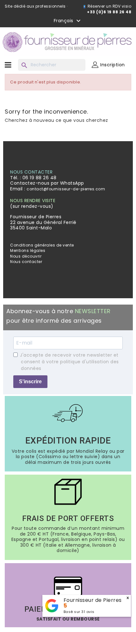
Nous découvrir (25, 256)
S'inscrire (30, 381)
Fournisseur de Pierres (93, 600)
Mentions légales (27, 250)
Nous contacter (26, 261)
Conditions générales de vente (42, 245)
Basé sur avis (79, 611)
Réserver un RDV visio (108, 6)
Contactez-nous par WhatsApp (47, 183)
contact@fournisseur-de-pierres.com (66, 189)
